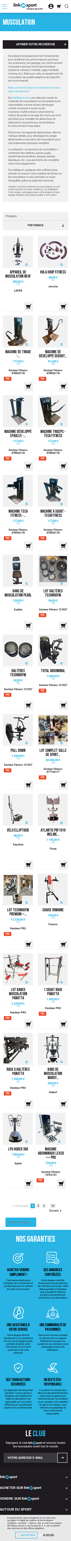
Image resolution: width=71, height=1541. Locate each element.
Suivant (56, 1211)
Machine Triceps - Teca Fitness (53, 434)
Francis (53, 924)
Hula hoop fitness (53, 272)
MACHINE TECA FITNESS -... (18, 514)
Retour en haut (21, 1222)
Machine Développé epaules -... (18, 434)
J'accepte (26, 1535)
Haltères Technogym (18, 673)
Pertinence (36, 225)
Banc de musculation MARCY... (53, 1074)
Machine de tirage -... (18, 354)
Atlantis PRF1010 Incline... (53, 832)
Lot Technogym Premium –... (18, 912)
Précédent (20, 1206)
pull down (18, 751)
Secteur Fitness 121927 (53, 609)
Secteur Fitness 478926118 (18, 372)
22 (53, 1205)
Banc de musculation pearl (18, 593)
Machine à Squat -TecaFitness (53, 514)
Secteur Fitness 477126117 (53, 770)
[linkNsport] (28, 6)
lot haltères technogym (53, 593)
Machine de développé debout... (53, 354)
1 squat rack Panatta (53, 992)
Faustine (18, 844)
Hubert (53, 1092)
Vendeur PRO (18, 928)
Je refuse (48, 1535)
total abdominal (53, 671)
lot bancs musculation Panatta (18, 994)
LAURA (18, 290)
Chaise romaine (53, 910)
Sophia (18, 609)
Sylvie (18, 1163)
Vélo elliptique (18, 830)
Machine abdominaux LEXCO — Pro (51, 1153)
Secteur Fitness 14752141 (50, 1173)
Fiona (53, 848)
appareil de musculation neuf (18, 274)
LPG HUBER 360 (18, 1149)
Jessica (53, 286)
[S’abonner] (62, 1458)
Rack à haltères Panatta (18, 1072)
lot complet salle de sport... (53, 753)
